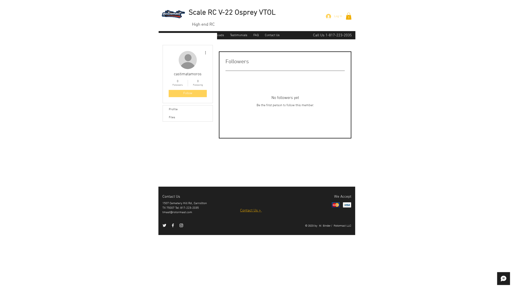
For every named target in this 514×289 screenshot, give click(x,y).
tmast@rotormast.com (177, 212)
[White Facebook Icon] (172, 225)
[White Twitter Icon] (164, 225)
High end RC (203, 24)
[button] (349, 16)
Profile (173, 109)
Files (172, 117)
